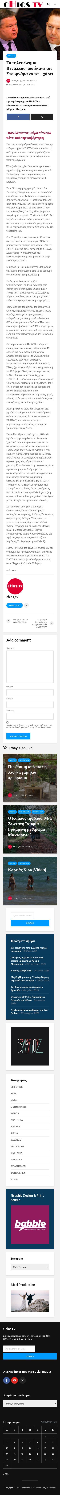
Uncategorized (18, 1106)
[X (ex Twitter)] (22, 1380)
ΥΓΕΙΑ (14, 1179)
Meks (33, 1487)
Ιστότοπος (10, 711)
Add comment (15, 84)
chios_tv (15, 80)
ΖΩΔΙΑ (14, 1133)
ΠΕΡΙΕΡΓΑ (16, 1159)
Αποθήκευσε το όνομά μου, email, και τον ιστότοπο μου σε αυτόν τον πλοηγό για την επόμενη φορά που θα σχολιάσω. (29, 726)
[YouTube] (14, 1380)
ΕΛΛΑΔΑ (11, 56)
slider (12, 760)
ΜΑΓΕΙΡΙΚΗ (17, 1146)
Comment (10, 648)
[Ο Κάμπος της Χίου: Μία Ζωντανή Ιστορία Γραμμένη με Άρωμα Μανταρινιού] (30, 829)
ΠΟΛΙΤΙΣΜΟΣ (24, 812)
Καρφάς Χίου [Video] (21, 970)
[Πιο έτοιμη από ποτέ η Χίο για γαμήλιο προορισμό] (30, 777)
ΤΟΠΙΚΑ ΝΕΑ (24, 760)
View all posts (14, 605)
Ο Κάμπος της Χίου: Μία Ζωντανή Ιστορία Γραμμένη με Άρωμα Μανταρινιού (27, 960)
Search (30, 923)
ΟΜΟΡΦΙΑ (16, 1153)
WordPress (51, 1487)
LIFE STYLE (17, 1086)
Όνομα (9, 687)
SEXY (13, 1093)
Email (9, 699)
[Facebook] (6, 1380)
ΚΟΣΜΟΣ (16, 1139)
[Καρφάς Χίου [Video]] (30, 880)
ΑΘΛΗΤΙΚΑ (17, 1120)
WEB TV (15, 1113)
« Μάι (6, 1474)
